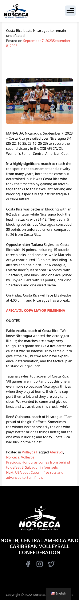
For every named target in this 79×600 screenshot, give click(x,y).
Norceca (12, 457)
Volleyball (29, 452)
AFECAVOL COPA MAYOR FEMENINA (35, 310)
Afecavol (56, 452)
